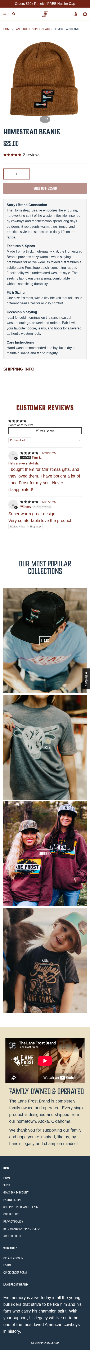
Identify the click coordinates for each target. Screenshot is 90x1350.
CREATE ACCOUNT (14, 1258)
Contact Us (10, 1214)
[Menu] (5, 14)
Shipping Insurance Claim (21, 1207)
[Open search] (13, 14)
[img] (29, 453)
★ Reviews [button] (86, 679)
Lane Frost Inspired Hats (32, 29)
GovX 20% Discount (15, 1192)
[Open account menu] (75, 14)
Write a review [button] (45, 430)
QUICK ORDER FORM (15, 1272)
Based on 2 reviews (20, 425)
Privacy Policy (13, 1221)
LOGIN (7, 1265)
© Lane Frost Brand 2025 (45, 1343)
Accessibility (12, 1236)
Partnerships (12, 1199)
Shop (6, 1185)
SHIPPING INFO (19, 369)
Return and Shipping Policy (22, 1228)
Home (7, 29)
